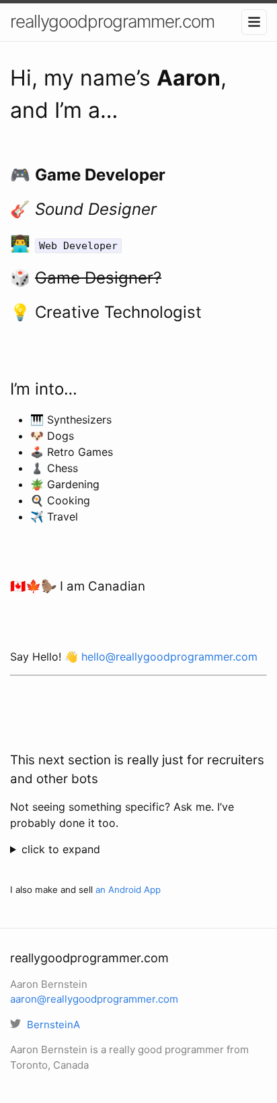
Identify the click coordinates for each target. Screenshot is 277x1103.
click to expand (61, 849)
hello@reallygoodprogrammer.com (169, 656)
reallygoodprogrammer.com (112, 21)
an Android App (128, 889)
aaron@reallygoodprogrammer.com (94, 999)
